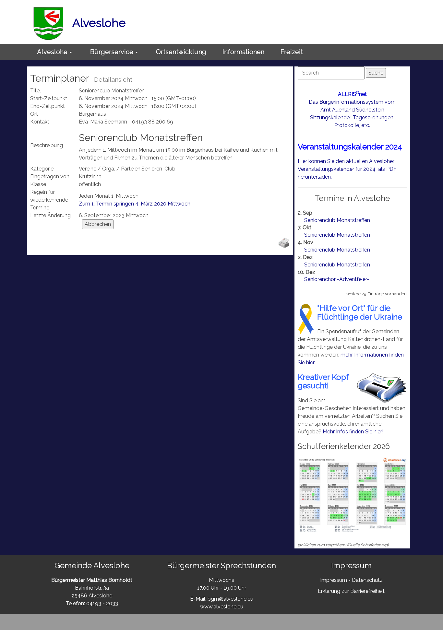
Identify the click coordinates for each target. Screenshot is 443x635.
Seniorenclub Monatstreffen (337, 220)
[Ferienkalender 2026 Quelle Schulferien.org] (352, 495)
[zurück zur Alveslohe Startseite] (48, 22)
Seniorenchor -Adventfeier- (336, 279)
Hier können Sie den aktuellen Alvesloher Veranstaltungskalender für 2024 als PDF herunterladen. (347, 169)
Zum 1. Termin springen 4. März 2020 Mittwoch (134, 204)
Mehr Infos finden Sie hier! (353, 432)
